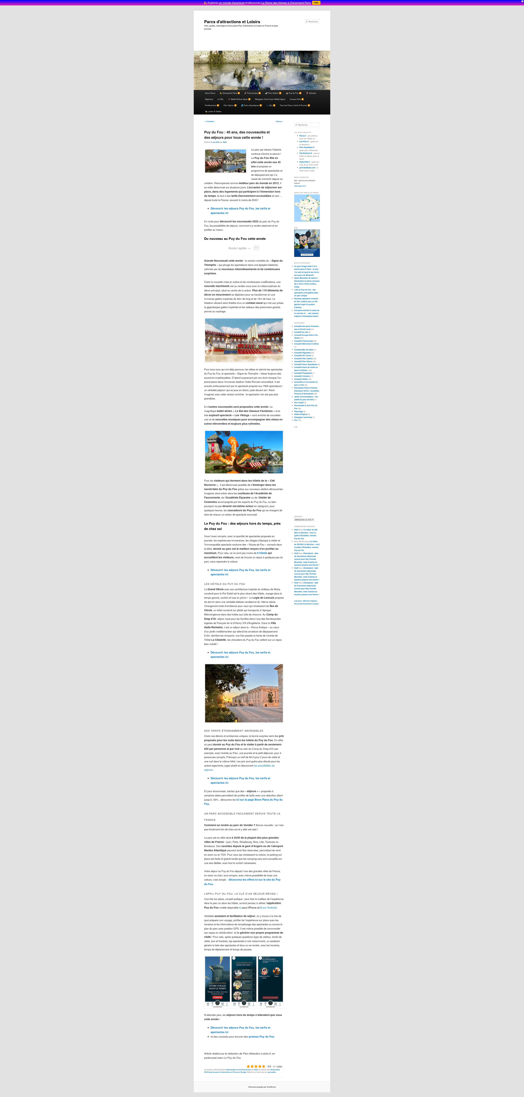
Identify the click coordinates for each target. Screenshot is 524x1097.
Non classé (299, 402)
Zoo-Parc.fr (304, 141)
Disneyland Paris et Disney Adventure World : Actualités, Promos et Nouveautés (306, 390)
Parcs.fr (302, 135)
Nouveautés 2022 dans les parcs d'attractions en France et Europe (242, 1070)
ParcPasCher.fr (305, 153)
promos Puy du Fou (261, 1036)
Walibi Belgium (300, 414)
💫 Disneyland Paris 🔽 (230, 93)
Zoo (295, 420)
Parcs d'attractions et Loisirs (232, 21)
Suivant (280, 121)
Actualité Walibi (301, 379)
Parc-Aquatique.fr (306, 147)
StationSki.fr (304, 162)
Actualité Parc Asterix (303, 358)
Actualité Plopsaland (303, 373)
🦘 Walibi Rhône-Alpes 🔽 (239, 99)
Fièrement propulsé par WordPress (262, 1087)
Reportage (298, 411)
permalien (272, 1072)
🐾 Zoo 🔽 (270, 105)
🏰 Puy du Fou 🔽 (293, 93)
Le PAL (221, 99)
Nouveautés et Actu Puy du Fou (238, 1069)
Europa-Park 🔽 (297, 99)
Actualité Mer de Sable (303, 349)
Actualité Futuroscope (303, 341)
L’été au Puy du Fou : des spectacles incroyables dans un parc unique (306, 292)
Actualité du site (301, 332)
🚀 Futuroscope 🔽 (252, 93)
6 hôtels (261, 553)
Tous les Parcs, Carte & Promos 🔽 (295, 105)
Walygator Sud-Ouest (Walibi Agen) (270, 99)
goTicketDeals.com (307, 167)
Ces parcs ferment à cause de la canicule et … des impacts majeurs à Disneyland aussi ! (306, 313)
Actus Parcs (210, 93)
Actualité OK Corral (302, 355)
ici (240, 907)
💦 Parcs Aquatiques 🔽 (251, 105)
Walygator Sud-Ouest (303, 417)
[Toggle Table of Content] (255, 247)
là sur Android (268, 907)
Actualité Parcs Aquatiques (305, 364)
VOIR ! (316, 2)
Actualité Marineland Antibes (306, 343)
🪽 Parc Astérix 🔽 (273, 93)
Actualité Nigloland (302, 352)
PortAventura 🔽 (212, 105)
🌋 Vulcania (311, 93)
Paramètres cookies (311, 603)
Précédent (209, 121)
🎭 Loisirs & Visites (213, 111)
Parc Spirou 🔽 (230, 105)
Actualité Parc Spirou (303, 361)
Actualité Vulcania (302, 376)
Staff (225, 142)
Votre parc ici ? (300, 186)
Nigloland (209, 99)
